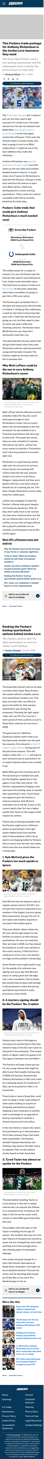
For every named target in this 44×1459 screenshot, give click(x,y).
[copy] (17, 79)
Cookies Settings (33, 1425)
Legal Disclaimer (33, 1420)
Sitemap (29, 1407)
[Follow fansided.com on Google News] (38, 596)
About (5, 1395)
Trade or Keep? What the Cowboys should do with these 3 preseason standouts (20, 559)
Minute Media (16, 1435)
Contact (29, 1395)
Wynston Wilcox (12, 74)
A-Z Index (6, 1407)
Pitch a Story (31, 1411)
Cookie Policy (8, 1420)
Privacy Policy (9, 1416)
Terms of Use (31, 1416)
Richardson (8, 288)
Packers (25, 755)
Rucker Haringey (13, 650)
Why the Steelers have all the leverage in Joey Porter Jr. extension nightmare (22, 550)
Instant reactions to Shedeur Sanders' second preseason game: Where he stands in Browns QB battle (21, 569)
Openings (6, 1399)
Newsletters (8, 1411)
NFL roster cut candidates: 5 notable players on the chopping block (21, 584)
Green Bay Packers (16, 115)
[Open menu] (3, 3)
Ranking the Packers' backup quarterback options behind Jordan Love (22, 577)
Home (4, 606)
